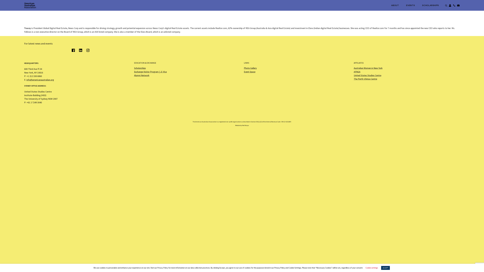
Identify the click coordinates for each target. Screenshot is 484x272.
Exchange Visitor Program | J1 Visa (150, 71)
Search (446, 6)
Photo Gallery (250, 68)
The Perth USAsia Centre (365, 78)
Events (410, 6)
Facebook (73, 50)
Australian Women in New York (368, 68)
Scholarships (430, 6)
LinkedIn (80, 50)
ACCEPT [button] (385, 268)
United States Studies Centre (367, 75)
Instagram (87, 50)
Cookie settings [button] (372, 268)
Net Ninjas (245, 125)
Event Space (249, 71)
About (395, 6)
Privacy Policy (162, 268)
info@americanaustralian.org (40, 79)
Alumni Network (141, 75)
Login (450, 5)
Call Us (454, 5)
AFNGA (357, 71)
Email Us (458, 5)
